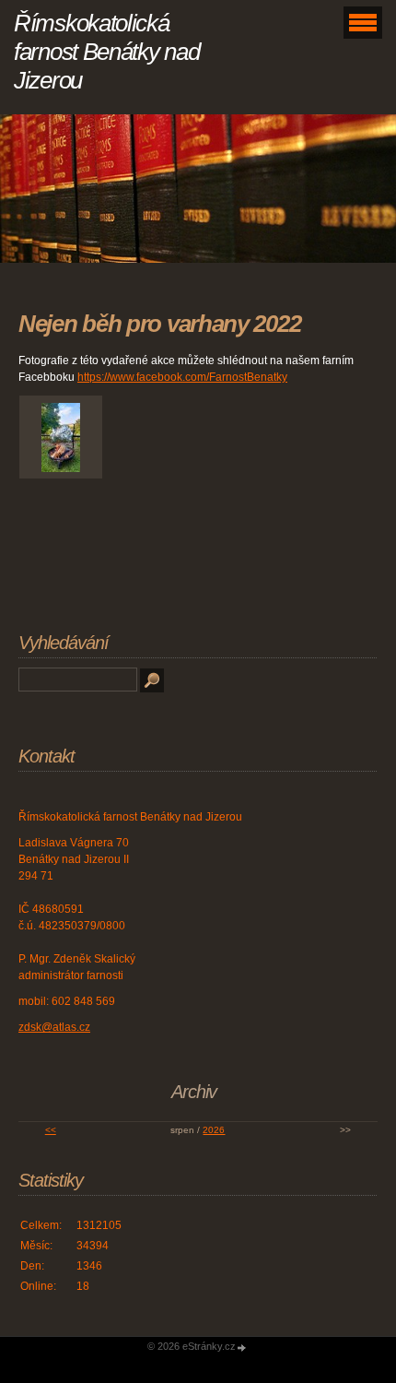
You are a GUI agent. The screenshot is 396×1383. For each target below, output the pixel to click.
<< (50, 1130)
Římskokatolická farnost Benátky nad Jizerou (106, 51)
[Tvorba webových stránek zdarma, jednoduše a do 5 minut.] (242, 1347)
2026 (214, 1130)
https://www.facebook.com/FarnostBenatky (182, 377)
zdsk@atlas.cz (54, 1027)
